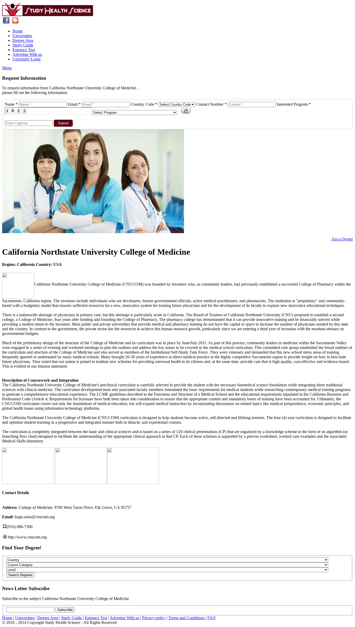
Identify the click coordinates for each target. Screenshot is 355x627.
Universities (22, 35)
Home (17, 31)
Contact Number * (211, 104)
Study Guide (22, 45)
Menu (7, 68)
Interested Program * (294, 104)
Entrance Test (23, 50)
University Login (26, 59)
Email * (74, 104)
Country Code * (144, 104)
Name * (11, 104)
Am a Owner (342, 239)
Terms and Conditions (187, 618)
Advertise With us (27, 54)
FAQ (211, 618)
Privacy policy (154, 618)
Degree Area (22, 40)
